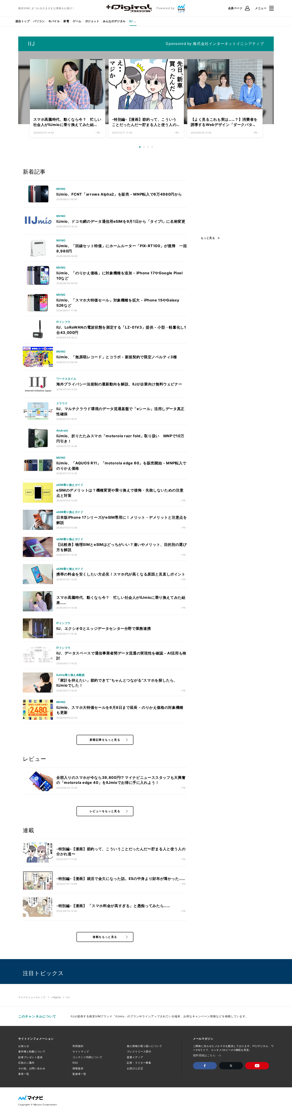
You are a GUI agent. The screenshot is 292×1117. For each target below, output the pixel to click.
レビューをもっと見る (105, 811)
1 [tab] (141, 148)
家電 (66, 21)
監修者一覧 (79, 1073)
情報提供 (78, 1068)
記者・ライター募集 (139, 1062)
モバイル (54, 21)
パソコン (39, 21)
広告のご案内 (26, 1062)
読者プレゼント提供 (30, 1057)
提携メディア (135, 1057)
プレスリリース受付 (139, 1051)
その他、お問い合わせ (31, 1068)
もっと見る (208, 238)
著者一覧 (23, 1073)
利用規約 (78, 1046)
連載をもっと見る (105, 937)
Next (258, 101)
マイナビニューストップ (31, 997)
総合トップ (23, 21)
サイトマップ (81, 1051)
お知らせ (23, 1046)
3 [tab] (149, 148)
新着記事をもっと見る (105, 739)
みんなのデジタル (114, 21)
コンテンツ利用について (87, 1057)
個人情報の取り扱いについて (144, 1046)
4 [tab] (153, 148)
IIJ (131, 21)
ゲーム (77, 21)
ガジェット (92, 21)
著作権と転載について (31, 1051)
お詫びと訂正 (135, 1068)
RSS (75, 1062)
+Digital (56, 997)
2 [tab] (145, 148)
